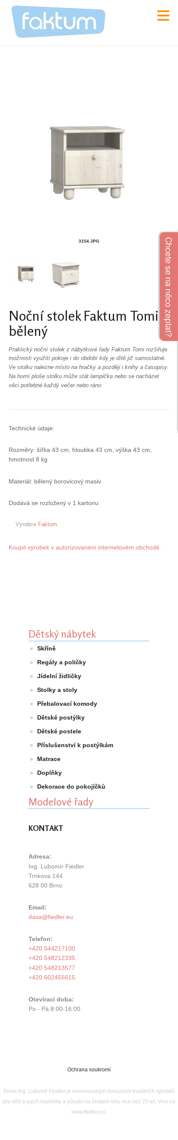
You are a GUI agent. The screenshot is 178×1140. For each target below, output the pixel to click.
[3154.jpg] (89, 154)
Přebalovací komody (67, 703)
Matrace (48, 758)
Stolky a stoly (57, 689)
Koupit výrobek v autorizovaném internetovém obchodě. (85, 547)
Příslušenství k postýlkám (75, 745)
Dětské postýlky (61, 717)
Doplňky (49, 772)
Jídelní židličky (59, 676)
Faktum (47, 524)
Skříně (46, 648)
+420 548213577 (52, 967)
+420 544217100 (52, 948)
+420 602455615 (52, 977)
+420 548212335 (52, 957)
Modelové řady (61, 802)
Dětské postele (59, 731)
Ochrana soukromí (89, 1070)
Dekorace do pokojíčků (71, 786)
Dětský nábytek (62, 634)
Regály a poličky (61, 662)
